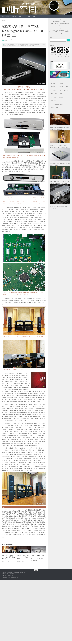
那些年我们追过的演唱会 (57, 104)
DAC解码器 (53, 83)
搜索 (51, 37)
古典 (67, 86)
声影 (60, 90)
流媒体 (66, 90)
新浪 (60, 55)
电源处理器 (54, 93)
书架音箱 (60, 86)
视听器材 (4, 20)
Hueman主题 (16, 577)
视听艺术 (14, 16)
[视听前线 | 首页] (19, 8)
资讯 (7, 16)
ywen (4, 39)
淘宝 (67, 55)
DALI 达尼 (62, 83)
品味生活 (21, 16)
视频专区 (29, 16)
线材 (61, 93)
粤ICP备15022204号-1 (21, 572)
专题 (34, 16)
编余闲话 (53, 97)
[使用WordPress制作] (6, 577)
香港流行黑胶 (54, 107)
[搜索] (68, 40)
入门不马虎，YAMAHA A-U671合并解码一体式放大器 (8, 556)
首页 (3, 16)
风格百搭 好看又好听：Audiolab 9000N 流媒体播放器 (23, 556)
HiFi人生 (53, 86)
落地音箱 (61, 97)
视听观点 (53, 100)
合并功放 (53, 90)
